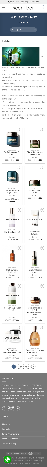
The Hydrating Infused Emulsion (12, 309)
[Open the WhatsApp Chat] (7, 459)
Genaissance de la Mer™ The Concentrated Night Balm (35, 311)
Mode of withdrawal (11, 439)
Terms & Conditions (10, 434)
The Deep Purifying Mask (35, 192)
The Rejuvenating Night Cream (12, 192)
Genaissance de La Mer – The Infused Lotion (35, 351)
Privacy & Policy (9, 444)
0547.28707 (14, 2)
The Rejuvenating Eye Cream (12, 153)
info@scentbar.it (31, 2)
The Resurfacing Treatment (12, 271)
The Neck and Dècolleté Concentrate (12, 351)
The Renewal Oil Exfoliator (35, 233)
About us (6, 424)
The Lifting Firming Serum (35, 271)
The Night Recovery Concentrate (35, 153)
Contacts (6, 429)
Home (13, 17)
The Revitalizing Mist (12, 232)
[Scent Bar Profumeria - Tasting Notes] (23, 8)
